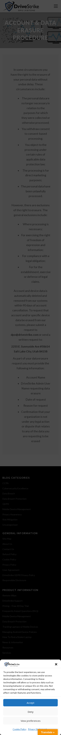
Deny (31, 711)
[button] (56, 664)
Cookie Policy (19, 729)
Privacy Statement (37, 729)
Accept (30, 702)
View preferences (31, 720)
